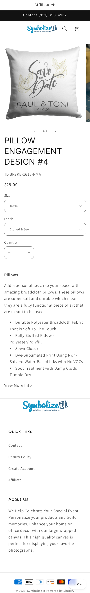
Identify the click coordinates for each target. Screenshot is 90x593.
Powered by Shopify (60, 591)
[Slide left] (34, 130)
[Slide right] (55, 130)
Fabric (9, 218)
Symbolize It (36, 591)
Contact (15, 445)
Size (7, 195)
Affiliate (15, 479)
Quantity (11, 242)
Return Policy (19, 456)
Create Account (21, 468)
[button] (11, 29)
